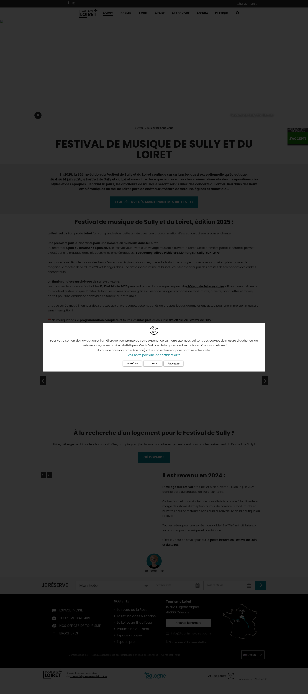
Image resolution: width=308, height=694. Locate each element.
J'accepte (173, 363)
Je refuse (132, 363)
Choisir (153, 363)
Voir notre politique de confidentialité (154, 355)
